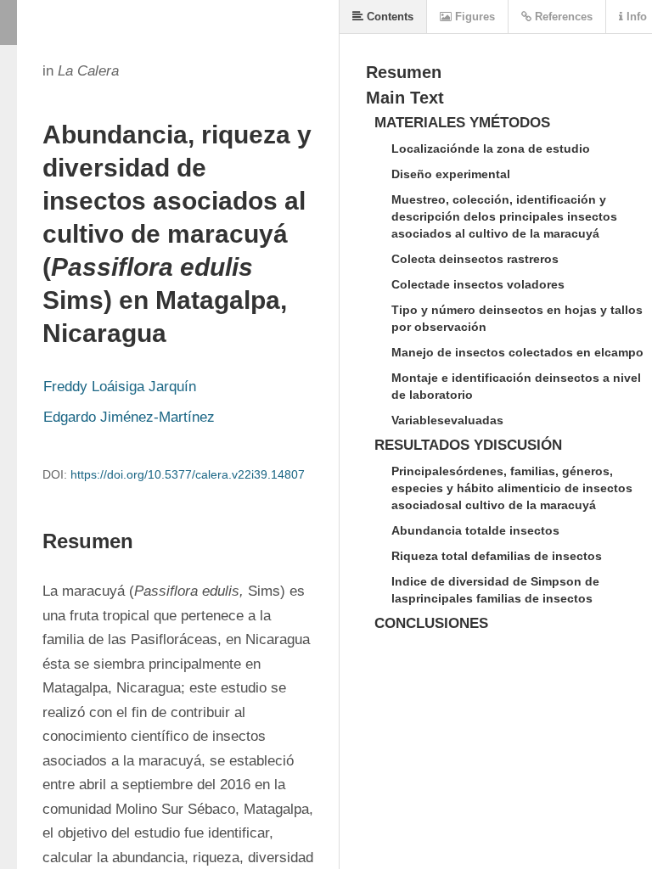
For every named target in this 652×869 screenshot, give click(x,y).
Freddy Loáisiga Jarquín (119, 386)
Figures (473, 16)
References (562, 16)
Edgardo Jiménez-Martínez (129, 417)
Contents (388, 16)
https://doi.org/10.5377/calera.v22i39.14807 (187, 474)
